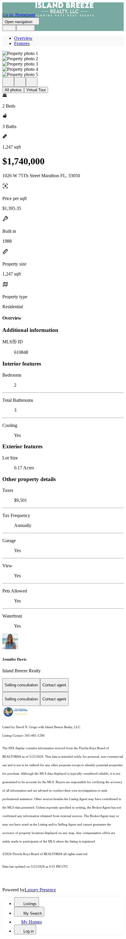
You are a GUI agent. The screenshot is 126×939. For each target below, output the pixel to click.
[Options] (8, 82)
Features (22, 43)
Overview (23, 38)
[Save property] (20, 82)
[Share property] (32, 82)
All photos (13, 90)
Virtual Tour (36, 90)
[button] (63, 53)
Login (9, 28)
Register (25, 28)
